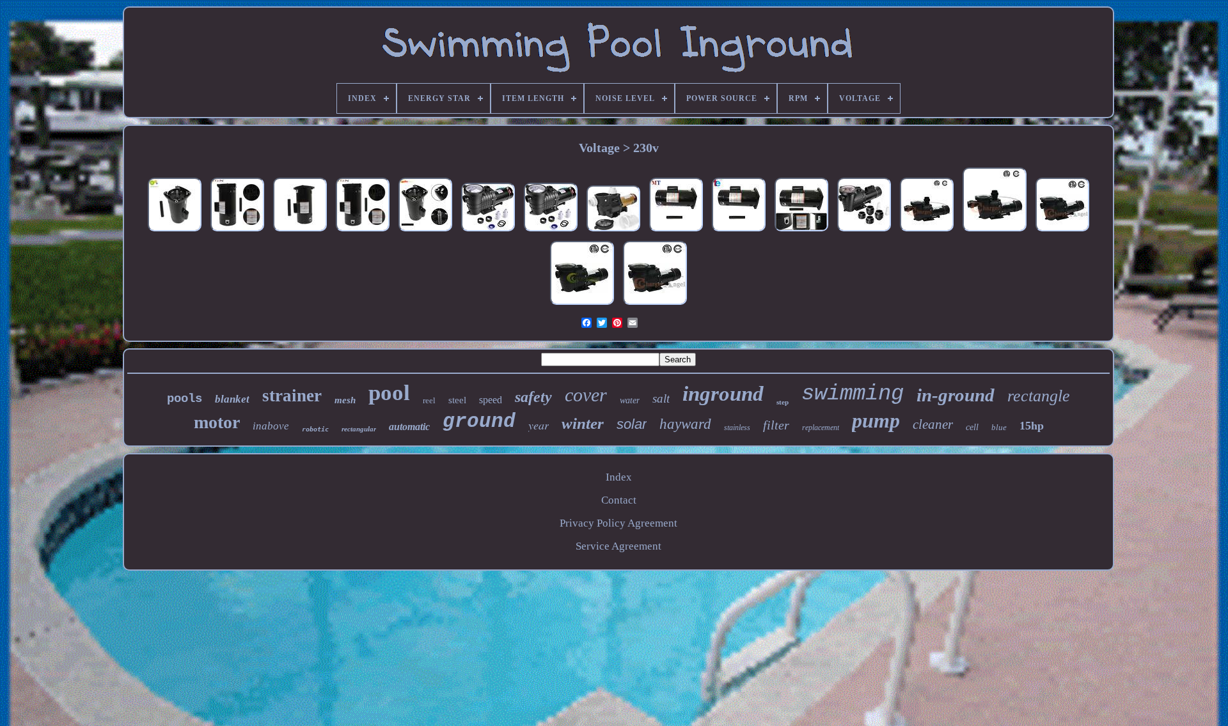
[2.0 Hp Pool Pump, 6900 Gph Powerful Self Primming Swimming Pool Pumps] (488, 231)
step (782, 402)
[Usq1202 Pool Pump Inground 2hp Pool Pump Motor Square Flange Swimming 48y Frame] (175, 231)
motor (217, 422)
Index (619, 477)
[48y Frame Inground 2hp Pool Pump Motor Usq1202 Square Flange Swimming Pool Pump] (237, 231)
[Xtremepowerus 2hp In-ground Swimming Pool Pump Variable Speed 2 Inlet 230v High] (613, 231)
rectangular (359, 429)
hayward (685, 424)
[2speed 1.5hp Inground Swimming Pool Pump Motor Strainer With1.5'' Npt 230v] (927, 231)
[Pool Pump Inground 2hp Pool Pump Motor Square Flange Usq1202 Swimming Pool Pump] (425, 231)
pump (876, 420)
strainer (292, 395)
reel (429, 400)
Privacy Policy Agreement (618, 523)
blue (999, 427)
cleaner (933, 424)
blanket (232, 399)
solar (632, 424)
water (630, 400)
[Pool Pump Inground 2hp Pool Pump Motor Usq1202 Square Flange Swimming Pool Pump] (363, 231)
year (538, 425)
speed (490, 399)
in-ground (956, 395)
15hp (1031, 425)
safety (533, 397)
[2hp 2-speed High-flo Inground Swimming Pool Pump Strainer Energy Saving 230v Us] (1062, 231)
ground (479, 421)
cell (972, 427)
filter (776, 425)
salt (661, 398)
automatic (409, 426)
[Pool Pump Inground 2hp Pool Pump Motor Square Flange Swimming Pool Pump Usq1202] (801, 231)
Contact (618, 500)
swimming (852, 394)
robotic (315, 429)
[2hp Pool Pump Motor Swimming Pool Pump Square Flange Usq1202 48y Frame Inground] (300, 231)
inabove (271, 426)
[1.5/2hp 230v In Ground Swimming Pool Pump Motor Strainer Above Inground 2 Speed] (582, 304)
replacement (820, 427)
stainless (737, 427)
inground (723, 393)
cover (586, 394)
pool (389, 392)
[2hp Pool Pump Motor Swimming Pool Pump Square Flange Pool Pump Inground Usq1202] (739, 231)
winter (583, 423)
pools (184, 399)
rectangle (1038, 396)
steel (457, 400)
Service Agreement (618, 546)
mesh (345, 400)
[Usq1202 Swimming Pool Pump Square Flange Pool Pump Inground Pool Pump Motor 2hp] (676, 231)
